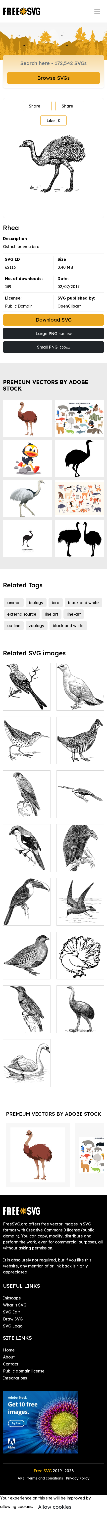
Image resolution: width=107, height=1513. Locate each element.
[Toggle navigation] (97, 11)
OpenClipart (69, 306)
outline (13, 625)
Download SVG (54, 320)
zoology (36, 625)
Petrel (67, 918)
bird (55, 602)
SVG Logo (12, 1325)
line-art (74, 614)
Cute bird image (77, 703)
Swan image (20, 1079)
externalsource (21, 614)
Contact (10, 1363)
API (21, 1478)
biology (36, 602)
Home (9, 1349)
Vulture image (76, 864)
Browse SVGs (53, 78)
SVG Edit (11, 1311)
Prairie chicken (76, 757)
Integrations (15, 1377)
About (9, 1356)
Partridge (17, 972)
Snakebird (72, 811)
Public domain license (24, 1370)
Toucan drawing (24, 918)
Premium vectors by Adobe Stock (45, 385)
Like (53, 120)
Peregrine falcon (24, 811)
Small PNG (53, 347)
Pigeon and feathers (80, 969)
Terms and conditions (45, 1478)
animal (13, 602)
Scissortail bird (22, 703)
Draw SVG (13, 1318)
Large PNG (54, 333)
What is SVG (14, 1304)
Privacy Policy (77, 1478)
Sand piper (19, 757)
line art (51, 614)
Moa (66, 1026)
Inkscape (12, 1297)
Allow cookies (54, 1507)
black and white (83, 602)
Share (34, 106)
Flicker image (21, 1026)
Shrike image (21, 864)
